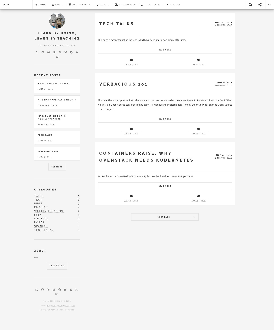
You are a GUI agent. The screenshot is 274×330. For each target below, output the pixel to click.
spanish (41, 226)
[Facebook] (60, 52)
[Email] (57, 56)
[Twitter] (65, 52)
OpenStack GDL (125, 176)
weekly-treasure (49, 211)
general (41, 218)
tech (135, 64)
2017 (37, 214)
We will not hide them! (54, 84)
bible (38, 203)
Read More (165, 50)
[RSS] (37, 52)
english (41, 207)
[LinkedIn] (54, 52)
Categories (152, 5)
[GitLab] (48, 52)
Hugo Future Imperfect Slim (61, 305)
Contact (174, 5)
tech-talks (44, 230)
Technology (126, 5)
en (269, 4)
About (58, 5)
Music (104, 5)
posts (39, 222)
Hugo (72, 310)
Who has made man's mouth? (57, 100)
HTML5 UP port (48, 310)
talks (127, 64)
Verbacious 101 (123, 84)
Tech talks (116, 23)
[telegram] (71, 52)
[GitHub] (43, 52)
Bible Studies (81, 5)
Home (42, 5)
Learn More (57, 266)
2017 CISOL (226, 100)
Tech (6, 4)
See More (57, 167)
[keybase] (77, 52)
